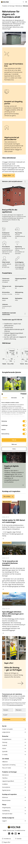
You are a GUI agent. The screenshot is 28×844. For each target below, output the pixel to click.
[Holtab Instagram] (16, 833)
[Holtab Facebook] (12, 833)
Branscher (5, 736)
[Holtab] (5, 2)
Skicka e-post (10, 830)
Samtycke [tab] (5, 397)
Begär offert (7, 175)
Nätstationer (19, 6)
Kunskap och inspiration (9, 794)
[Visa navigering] (26, 2)
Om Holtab (5, 758)
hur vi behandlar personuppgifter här (15, 705)
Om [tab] (23, 397)
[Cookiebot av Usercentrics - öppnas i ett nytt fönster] (20, 394)
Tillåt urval (14, 444)
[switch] (24, 425)
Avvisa (14, 448)
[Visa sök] (23, 2)
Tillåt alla (14, 440)
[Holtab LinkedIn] (9, 833)
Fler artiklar (7, 496)
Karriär (4, 726)
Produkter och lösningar (8, 6)
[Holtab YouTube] (19, 833)
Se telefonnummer (20, 830)
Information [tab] (14, 397)
